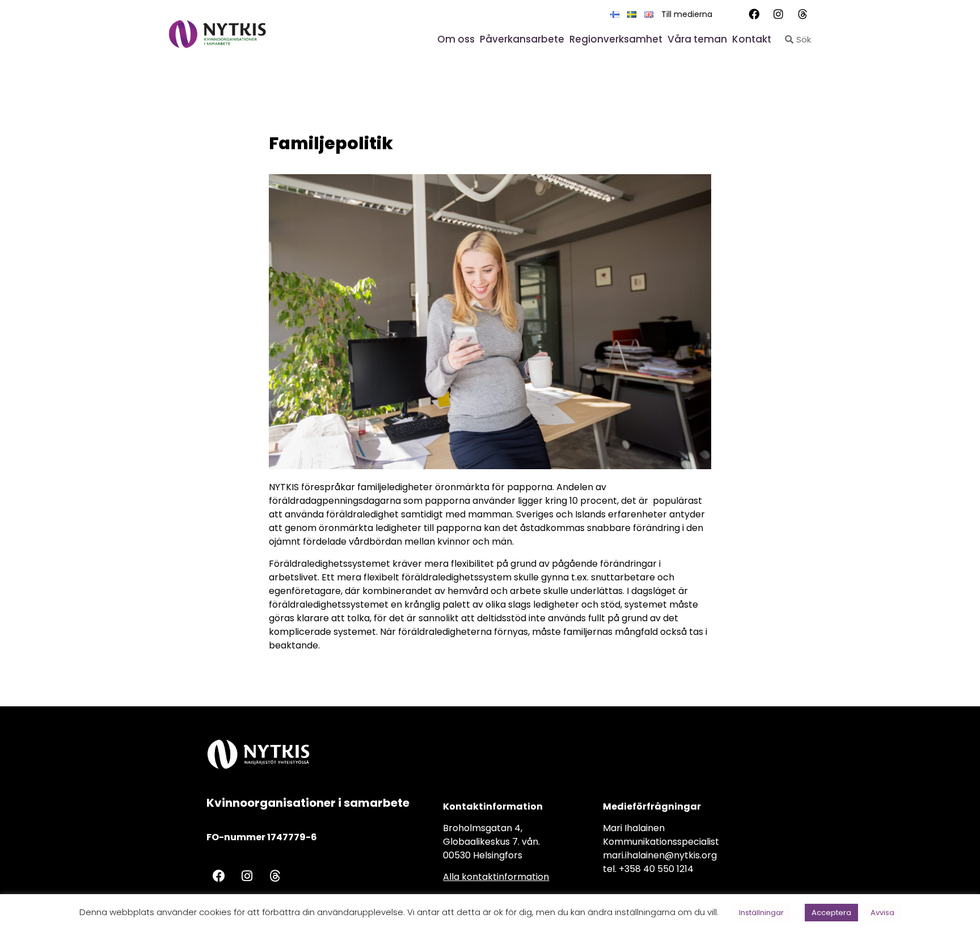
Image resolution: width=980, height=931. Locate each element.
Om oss (456, 39)
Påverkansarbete (522, 39)
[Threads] (803, 13)
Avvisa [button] (882, 912)
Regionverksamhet (615, 39)
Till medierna (686, 14)
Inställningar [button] (761, 912)
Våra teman (697, 39)
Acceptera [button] (831, 912)
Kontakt (751, 39)
